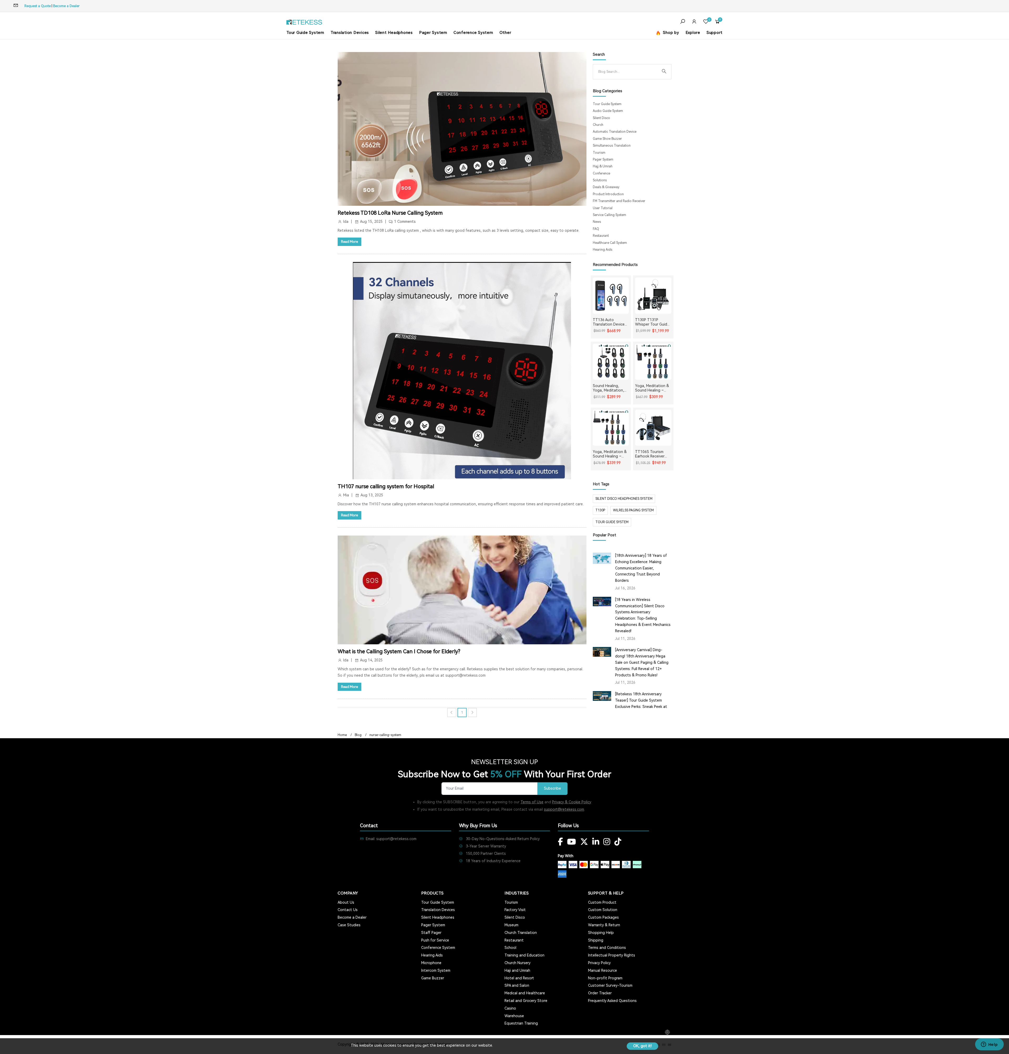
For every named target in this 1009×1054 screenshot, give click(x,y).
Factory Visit (515, 910)
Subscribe (552, 788)
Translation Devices (350, 32)
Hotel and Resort (519, 978)
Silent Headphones (394, 32)
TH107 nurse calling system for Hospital (386, 486)
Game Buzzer (432, 978)
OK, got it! (642, 1046)
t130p (600, 510)
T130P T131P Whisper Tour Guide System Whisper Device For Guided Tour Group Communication (652, 322)
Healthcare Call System (610, 243)
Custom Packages (603, 917)
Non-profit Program (605, 978)
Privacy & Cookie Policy (571, 802)
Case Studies (349, 925)
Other (505, 32)
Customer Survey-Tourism (610, 985)
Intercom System (435, 970)
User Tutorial (602, 208)
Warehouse (514, 1016)
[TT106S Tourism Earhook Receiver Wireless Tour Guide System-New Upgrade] (653, 428)
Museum (511, 925)
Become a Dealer (66, 6)
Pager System (433, 32)
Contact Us (348, 910)
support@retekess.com (564, 809)
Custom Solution (602, 910)
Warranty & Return (604, 925)
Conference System (473, 32)
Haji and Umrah (517, 970)
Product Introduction (608, 194)
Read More (349, 242)
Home (342, 735)
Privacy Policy (599, 963)
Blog (358, 735)
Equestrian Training (521, 1023)
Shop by (670, 32)
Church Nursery (517, 963)
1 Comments (405, 221)
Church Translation (520, 932)
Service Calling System (609, 215)
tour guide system (612, 522)
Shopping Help (601, 932)
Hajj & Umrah (602, 166)
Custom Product (602, 902)
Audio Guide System (608, 111)
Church (598, 125)
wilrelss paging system (633, 510)
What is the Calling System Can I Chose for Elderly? (399, 651)
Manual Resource (602, 970)
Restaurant (601, 236)
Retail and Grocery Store (525, 1001)
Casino (510, 1008)
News (597, 222)
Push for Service (435, 940)
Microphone (431, 963)
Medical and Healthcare (524, 993)
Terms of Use (532, 802)
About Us (346, 902)
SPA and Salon (516, 985)
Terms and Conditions (607, 947)
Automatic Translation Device (614, 131)
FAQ (596, 229)
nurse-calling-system (385, 735)
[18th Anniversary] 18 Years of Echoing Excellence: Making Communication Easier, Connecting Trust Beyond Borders (641, 568)
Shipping (595, 940)
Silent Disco (601, 118)
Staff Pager (431, 932)
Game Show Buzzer (607, 139)
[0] (706, 22)
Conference (601, 173)
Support (715, 32)
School (510, 947)
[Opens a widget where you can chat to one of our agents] (989, 1044)
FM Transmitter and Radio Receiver (619, 201)
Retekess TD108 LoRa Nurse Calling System (390, 213)
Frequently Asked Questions (612, 1001)
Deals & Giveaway (606, 187)
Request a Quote (37, 6)
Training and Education (524, 955)
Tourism (599, 153)
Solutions (600, 180)
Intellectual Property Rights (611, 955)
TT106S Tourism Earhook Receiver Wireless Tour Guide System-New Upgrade (652, 454)
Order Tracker (600, 993)
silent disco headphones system (623, 499)
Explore (693, 32)
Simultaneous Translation (612, 145)
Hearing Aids (602, 249)
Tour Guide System (305, 32)
